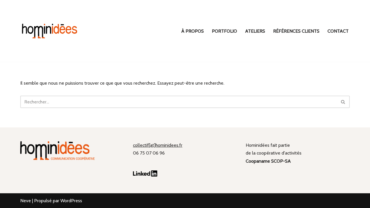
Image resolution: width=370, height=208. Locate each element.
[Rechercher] (343, 102)
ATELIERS (255, 31)
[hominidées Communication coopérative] (49, 31)
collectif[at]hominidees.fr (157, 145)
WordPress (71, 200)
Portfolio (224, 31)
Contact (338, 31)
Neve (25, 200)
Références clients (296, 31)
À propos (192, 31)
